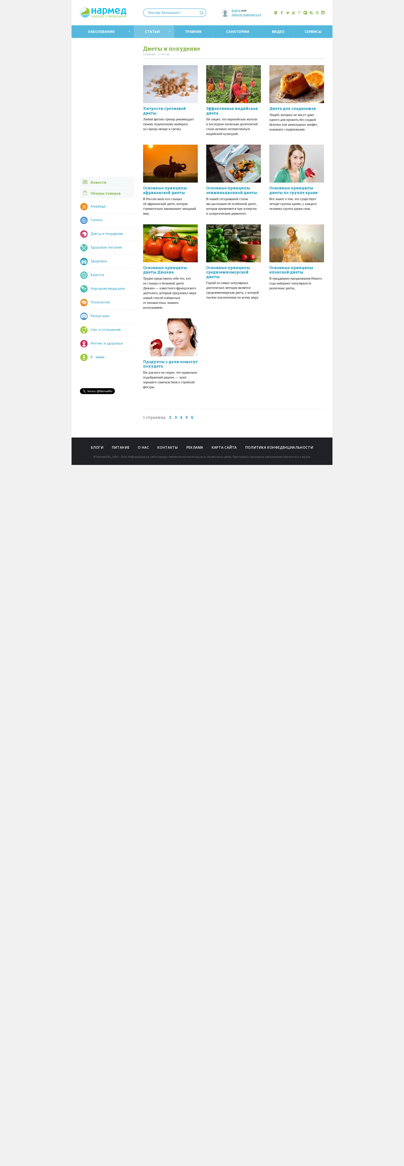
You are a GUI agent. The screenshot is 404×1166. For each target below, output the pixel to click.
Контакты (167, 447)
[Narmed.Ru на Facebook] (281, 12)
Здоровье (98, 261)
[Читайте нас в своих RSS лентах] (311, 12)
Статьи (152, 31)
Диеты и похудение (106, 233)
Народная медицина (107, 288)
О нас (143, 447)
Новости (98, 182)
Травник (193, 31)
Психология (100, 302)
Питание (120, 447)
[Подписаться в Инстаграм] (323, 12)
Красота (97, 274)
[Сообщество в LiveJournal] (299, 12)
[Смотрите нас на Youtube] (293, 12)
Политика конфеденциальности (279, 447)
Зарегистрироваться (246, 15)
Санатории (237, 31)
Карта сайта (224, 447)
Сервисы (313, 31)
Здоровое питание (106, 247)
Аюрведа (98, 206)
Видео (278, 31)
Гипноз (96, 220)
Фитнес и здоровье (106, 343)
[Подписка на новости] (317, 12)
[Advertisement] (267, 360)
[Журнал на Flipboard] (305, 12)
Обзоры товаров (105, 193)
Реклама (194, 447)
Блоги (97, 447)
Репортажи (99, 316)
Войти (236, 10)
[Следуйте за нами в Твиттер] (287, 12)
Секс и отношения (105, 329)
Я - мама (97, 357)
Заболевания (101, 31)
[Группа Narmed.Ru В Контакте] (276, 12)
